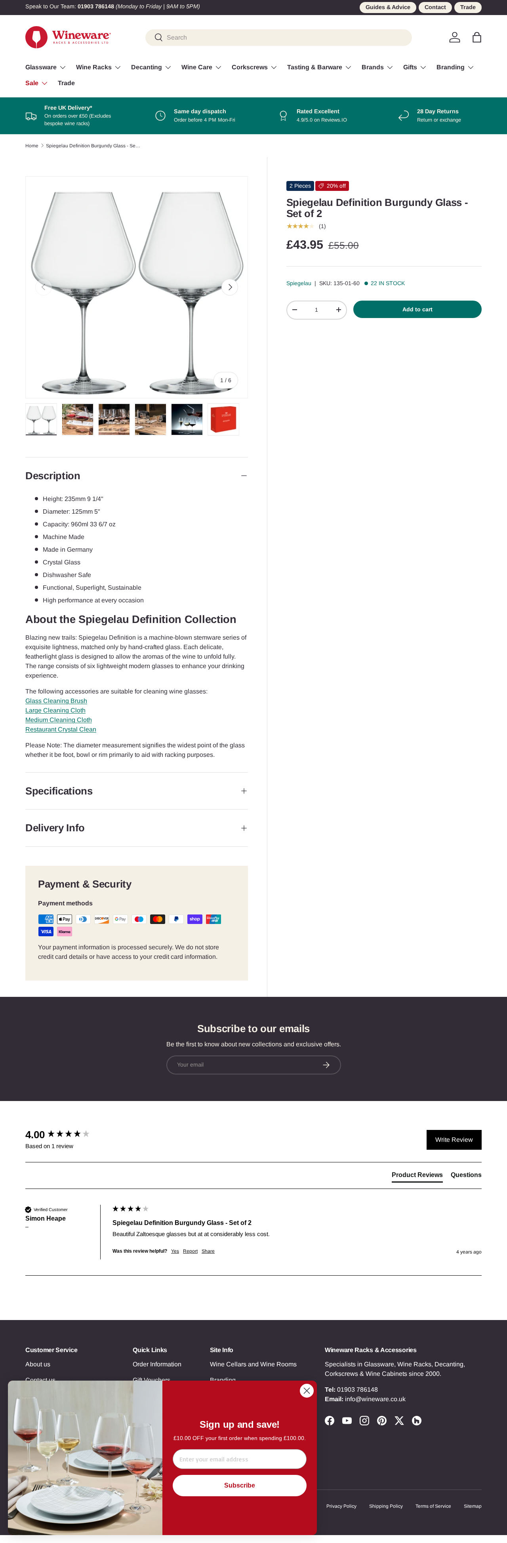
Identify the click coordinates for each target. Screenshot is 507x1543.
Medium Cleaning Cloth (58, 719)
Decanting (146, 67)
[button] (477, 37)
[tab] (417, 1177)
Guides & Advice (388, 7)
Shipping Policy (386, 1506)
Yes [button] (175, 1251)
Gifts (410, 67)
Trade (468, 7)
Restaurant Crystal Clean (60, 729)
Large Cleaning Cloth (55, 710)
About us (37, 1364)
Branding (450, 67)
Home (31, 145)
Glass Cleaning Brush (56, 700)
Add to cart (417, 309)
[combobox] (278, 37)
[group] (67, 1135)
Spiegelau (298, 283)
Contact (435, 7)
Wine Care (196, 67)
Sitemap (473, 1506)
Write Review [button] (454, 1139)
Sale (31, 83)
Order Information (157, 1364)
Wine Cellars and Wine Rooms (253, 1364)
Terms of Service (433, 1506)
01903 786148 (357, 1389)
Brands (373, 67)
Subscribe (239, 1485)
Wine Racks (94, 67)
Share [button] (208, 1251)
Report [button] (190, 1251)
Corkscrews (250, 67)
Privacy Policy (341, 1506)
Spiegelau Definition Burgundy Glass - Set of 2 (93, 145)
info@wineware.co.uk (375, 1399)
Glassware (41, 67)
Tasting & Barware (314, 67)
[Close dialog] (307, 1391)
